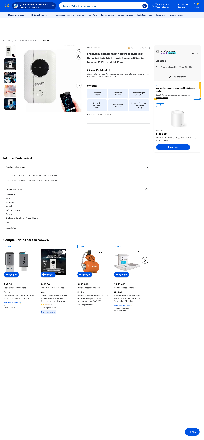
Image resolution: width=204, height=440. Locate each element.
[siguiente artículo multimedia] (78, 85)
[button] (161, 5)
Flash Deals (92, 15)
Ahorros (80, 15)
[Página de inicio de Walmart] (7, 5)
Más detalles (11, 228)
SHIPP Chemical (93, 47)
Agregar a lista (180, 77)
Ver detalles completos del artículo (101, 76)
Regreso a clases (107, 15)
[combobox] (103, 5)
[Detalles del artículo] (146, 167)
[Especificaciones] (146, 189)
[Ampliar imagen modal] (78, 56)
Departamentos (16, 15)
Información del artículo (18, 158)
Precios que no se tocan (64, 15)
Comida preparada (125, 15)
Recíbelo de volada (144, 15)
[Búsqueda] (144, 6)
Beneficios (39, 15)
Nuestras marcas (176, 15)
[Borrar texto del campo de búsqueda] (138, 5)
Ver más (195, 53)
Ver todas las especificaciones (99, 114)
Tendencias (160, 15)
